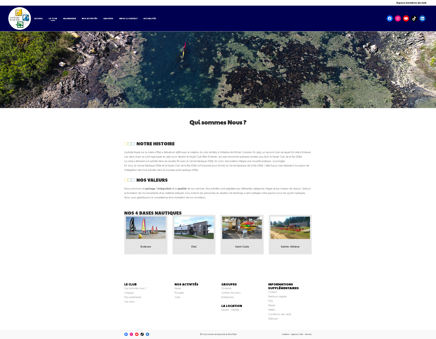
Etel (194, 246)
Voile (177, 297)
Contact (272, 292)
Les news (129, 301)
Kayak (178, 288)
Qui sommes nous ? (135, 288)
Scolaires (226, 288)
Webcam (273, 318)
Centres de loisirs (231, 292)
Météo (271, 309)
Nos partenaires (133, 297)
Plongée (179, 292)
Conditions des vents (279, 314)
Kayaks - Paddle (230, 309)
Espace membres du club (411, 2)
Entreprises (227, 297)
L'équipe (129, 292)
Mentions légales (277, 296)
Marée (271, 305)
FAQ (270, 301)
